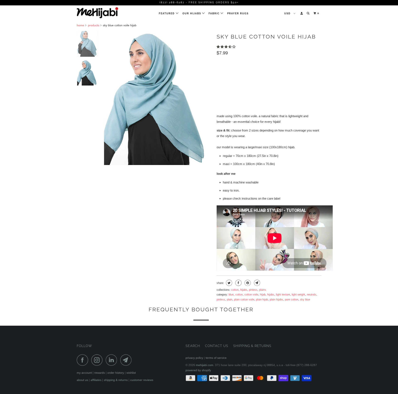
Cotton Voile (251, 294)
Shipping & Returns (116, 380)
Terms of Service (216, 357)
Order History (115, 372)
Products (93, 25)
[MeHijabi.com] (98, 12)
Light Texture (283, 294)
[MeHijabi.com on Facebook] (83, 360)
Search (193, 346)
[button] (226, 46)
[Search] (308, 13)
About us (82, 380)
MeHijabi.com (204, 365)
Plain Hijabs (276, 299)
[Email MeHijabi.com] (127, 360)
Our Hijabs (192, 13)
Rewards (99, 372)
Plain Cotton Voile (244, 299)
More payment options (298, 100)
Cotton (235, 289)
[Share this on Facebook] (237, 283)
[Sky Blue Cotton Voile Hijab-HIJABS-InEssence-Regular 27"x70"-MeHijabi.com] (158, 98)
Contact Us (216, 346)
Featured (167, 13)
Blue (231, 294)
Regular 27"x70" (231, 71)
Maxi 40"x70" (258, 71)
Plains (262, 289)
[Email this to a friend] (256, 283)
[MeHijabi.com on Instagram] (98, 360)
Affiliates (96, 380)
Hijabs (243, 289)
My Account (84, 372)
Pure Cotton (291, 299)
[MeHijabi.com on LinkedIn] (112, 360)
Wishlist (131, 372)
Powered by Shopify (198, 370)
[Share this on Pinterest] (247, 283)
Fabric (215, 13)
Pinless (253, 289)
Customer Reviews (141, 380)
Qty (219, 91)
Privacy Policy (194, 357)
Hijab (263, 294)
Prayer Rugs (238, 13)
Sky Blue (305, 299)
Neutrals (311, 294)
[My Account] (302, 13)
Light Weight (298, 294)
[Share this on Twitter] (228, 283)
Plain (229, 299)
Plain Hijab (262, 299)
